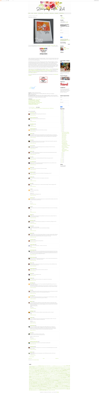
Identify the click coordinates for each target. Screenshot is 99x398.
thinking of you (57, 388)
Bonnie (31, 151)
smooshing (65, 385)
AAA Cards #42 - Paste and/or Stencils (34, 101)
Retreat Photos (61, 13)
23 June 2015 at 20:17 (33, 169)
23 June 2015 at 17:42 (33, 159)
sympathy (38, 388)
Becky (31, 273)
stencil (37, 387)
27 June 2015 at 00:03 (33, 308)
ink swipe (45, 381)
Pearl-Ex (34, 370)
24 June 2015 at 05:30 (33, 223)
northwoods (66, 383)
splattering (44, 386)
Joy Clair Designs (31, 369)
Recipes (62, 17)
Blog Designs (63, 18)
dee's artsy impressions (59, 376)
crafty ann (41, 108)
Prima (52, 370)
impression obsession (35, 381)
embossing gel (38, 378)
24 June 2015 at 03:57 (33, 212)
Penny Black (37, 370)
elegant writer (30, 378)
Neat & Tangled (55, 369)
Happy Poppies (64, 136)
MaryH (31, 233)
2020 (62, 117)
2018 (62, 119)
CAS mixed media (37, 108)
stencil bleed (40, 387)
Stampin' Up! (53, 371)
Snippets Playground (33, 72)
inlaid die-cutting (51, 381)
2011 (62, 162)
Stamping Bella (58, 371)
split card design (53, 386)
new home (53, 383)
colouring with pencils (34, 376)
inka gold (47, 381)
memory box (66, 382)
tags (40, 388)
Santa (69, 370)
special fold (30, 386)
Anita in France (32, 257)
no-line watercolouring (58, 383)
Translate (66, 22)
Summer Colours (64, 134)
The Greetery (50, 372)
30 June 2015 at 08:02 (33, 349)
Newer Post (30, 358)
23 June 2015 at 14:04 (33, 121)
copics (38, 376)
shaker (51, 385)
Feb (62, 156)
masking (62, 382)
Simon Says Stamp (43, 371)
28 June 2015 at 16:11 (33, 330)
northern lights (63, 383)
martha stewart (56, 382)
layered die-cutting (62, 381)
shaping (56, 385)
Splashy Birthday (64, 135)
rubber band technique (34, 385)
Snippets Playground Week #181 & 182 (33, 103)
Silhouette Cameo (36, 371)
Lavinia (38, 369)
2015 (62, 123)
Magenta (44, 369)
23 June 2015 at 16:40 (33, 143)
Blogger (58, 392)
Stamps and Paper (33, 117)
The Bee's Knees (40, 372)
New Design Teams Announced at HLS (65, 144)
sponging (56, 386)
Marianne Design (47, 369)
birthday (37, 374)
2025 (62, 111)
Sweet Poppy (66, 371)
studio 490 (33, 388)
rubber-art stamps (40, 385)
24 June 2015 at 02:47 (33, 195)
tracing (69, 388)
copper (40, 376)
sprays (48, 108)
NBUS (53, 369)
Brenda (31, 133)
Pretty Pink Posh (50, 370)
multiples (43, 383)
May (62, 152)
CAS (34, 108)
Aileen (31, 167)
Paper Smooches (67, 369)
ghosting (46, 108)
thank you (49, 388)
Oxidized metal (59, 369)
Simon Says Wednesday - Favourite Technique (35, 102)
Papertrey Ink (31, 370)
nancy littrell (32, 161)
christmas (68, 374)
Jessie (32, 13)
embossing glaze (43, 378)
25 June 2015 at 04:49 (33, 260)
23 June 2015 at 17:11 (33, 148)
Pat (30, 290)
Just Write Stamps (35, 369)
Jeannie (31, 317)
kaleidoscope (58, 381)
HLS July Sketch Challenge (65, 132)
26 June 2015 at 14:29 (33, 287)
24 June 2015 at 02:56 (33, 204)
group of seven (50, 380)
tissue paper (63, 388)
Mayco (50, 369)
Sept (62, 127)
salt (43, 385)
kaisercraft (55, 381)
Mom (51, 369)
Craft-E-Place (32, 244)
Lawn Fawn (40, 369)
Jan (62, 157)
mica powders (31, 383)
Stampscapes (62, 371)
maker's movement (41, 382)
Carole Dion (32, 239)
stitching (30, 388)
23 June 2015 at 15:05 (33, 126)
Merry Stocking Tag (64, 141)
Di (30, 206)
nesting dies (50, 383)
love (36, 382)
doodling (51, 377)
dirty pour (43, 377)
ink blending (39, 381)
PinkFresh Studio (41, 370)
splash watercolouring (39, 386)
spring (64, 386)
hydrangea (30, 381)
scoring (49, 385)
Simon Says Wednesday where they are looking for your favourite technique (39, 70)
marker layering (51, 382)
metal (69, 382)
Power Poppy (45, 370)
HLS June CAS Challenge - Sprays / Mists (34, 99)
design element (64, 376)
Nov (62, 125)
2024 (62, 112)
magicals (38, 382)
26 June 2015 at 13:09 (33, 280)
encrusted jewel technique (59, 378)
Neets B (31, 301)
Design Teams (52, 13)
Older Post (56, 358)
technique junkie (45, 388)
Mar (62, 155)
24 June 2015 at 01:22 (33, 186)
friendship (43, 108)
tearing (42, 388)
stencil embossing (44, 387)
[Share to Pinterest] (39, 107)
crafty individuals (48, 376)
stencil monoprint (49, 387)
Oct (62, 126)
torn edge (66, 388)
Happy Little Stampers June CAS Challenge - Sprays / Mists (46, 45)
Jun (62, 131)
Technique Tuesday (34, 372)
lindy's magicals (33, 382)
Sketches (35, 13)
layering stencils (67, 381)
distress (45, 377)
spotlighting (60, 386)
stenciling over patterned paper (66, 387)
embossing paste (48, 378)
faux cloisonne (67, 378)
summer (36, 388)
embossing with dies (53, 378)
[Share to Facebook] (38, 107)
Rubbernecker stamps (58, 370)
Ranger (54, 370)
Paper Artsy (62, 369)
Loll (65, 47)
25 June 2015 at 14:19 (33, 270)
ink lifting (42, 381)
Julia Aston (32, 220)
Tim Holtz (58, 372)
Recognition (56, 13)
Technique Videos (40, 13)
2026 (62, 110)
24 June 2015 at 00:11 (33, 174)
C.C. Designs (32, 108)
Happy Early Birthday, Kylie (65, 133)
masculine (59, 382)
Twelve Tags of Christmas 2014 (64, 372)
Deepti (31, 278)
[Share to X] (37, 107)
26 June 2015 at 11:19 (33, 275)
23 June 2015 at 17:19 (33, 154)
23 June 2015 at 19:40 (33, 164)
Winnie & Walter (40, 373)
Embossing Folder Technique (66, 145)
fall (64, 378)
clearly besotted (60, 375)
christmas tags (45, 375)
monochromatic (39, 383)
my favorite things (46, 383)
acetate (44, 373)
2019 (62, 118)
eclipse (69, 377)
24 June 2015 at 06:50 (33, 230)
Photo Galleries (46, 13)
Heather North (32, 268)
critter (51, 376)
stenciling (53, 387)
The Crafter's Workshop (45, 372)
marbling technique (46, 382)
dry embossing (63, 377)
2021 (62, 116)
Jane (31, 183)
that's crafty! (52, 388)
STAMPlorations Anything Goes (33, 104)
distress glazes (48, 377)
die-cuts (67, 376)
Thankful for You (64, 140)
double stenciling (59, 377)
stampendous (67, 386)
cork (42, 376)
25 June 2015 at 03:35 (33, 254)
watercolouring (42, 390)
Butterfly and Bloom (64, 146)
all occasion (65, 373)
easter (67, 377)
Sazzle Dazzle (32, 325)
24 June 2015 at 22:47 (33, 247)
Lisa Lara (31, 145)
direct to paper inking (39, 377)
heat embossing (56, 380)
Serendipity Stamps (31, 371)
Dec (62, 124)
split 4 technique (49, 386)
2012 (62, 161)
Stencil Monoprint (64, 142)
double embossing (54, 377)
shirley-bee (32, 172)
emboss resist (34, 378)
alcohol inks (61, 373)
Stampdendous (48, 371)
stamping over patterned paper (33, 387)
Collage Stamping (64, 149)
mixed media (35, 383)
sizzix (63, 385)
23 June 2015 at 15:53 (33, 137)
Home (29, 13)
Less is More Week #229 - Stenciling (33, 100)
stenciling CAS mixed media (58, 387)
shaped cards (53, 385)
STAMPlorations (52, 108)
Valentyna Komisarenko (34, 341)
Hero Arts (42, 368)
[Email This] (36, 107)
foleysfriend (32, 346)
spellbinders (34, 386)
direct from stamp (34, 377)
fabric (63, 378)
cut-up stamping (54, 376)
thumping (60, 388)
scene (47, 385)
